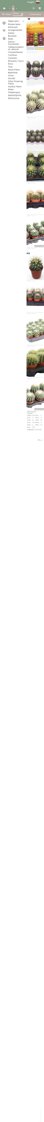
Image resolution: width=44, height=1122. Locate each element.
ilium (11, 75)
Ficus (10, 67)
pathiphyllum (14, 95)
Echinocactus (35, 14)
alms (11, 89)
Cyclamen (12, 58)
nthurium (12, 27)
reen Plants (14, 69)
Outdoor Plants (15, 86)
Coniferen (12, 55)
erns (10, 64)
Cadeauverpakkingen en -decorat (17, 48)
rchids (11, 78)
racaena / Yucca (15, 61)
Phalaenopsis (14, 92)
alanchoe (12, 72)
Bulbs (10, 39)
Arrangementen (15, 30)
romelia (12, 36)
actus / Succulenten (13, 43)
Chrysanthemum (15, 52)
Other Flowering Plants (15, 82)
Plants (8, 14)
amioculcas (13, 98)
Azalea (11, 33)
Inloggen (30, 2)
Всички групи (14, 24)
